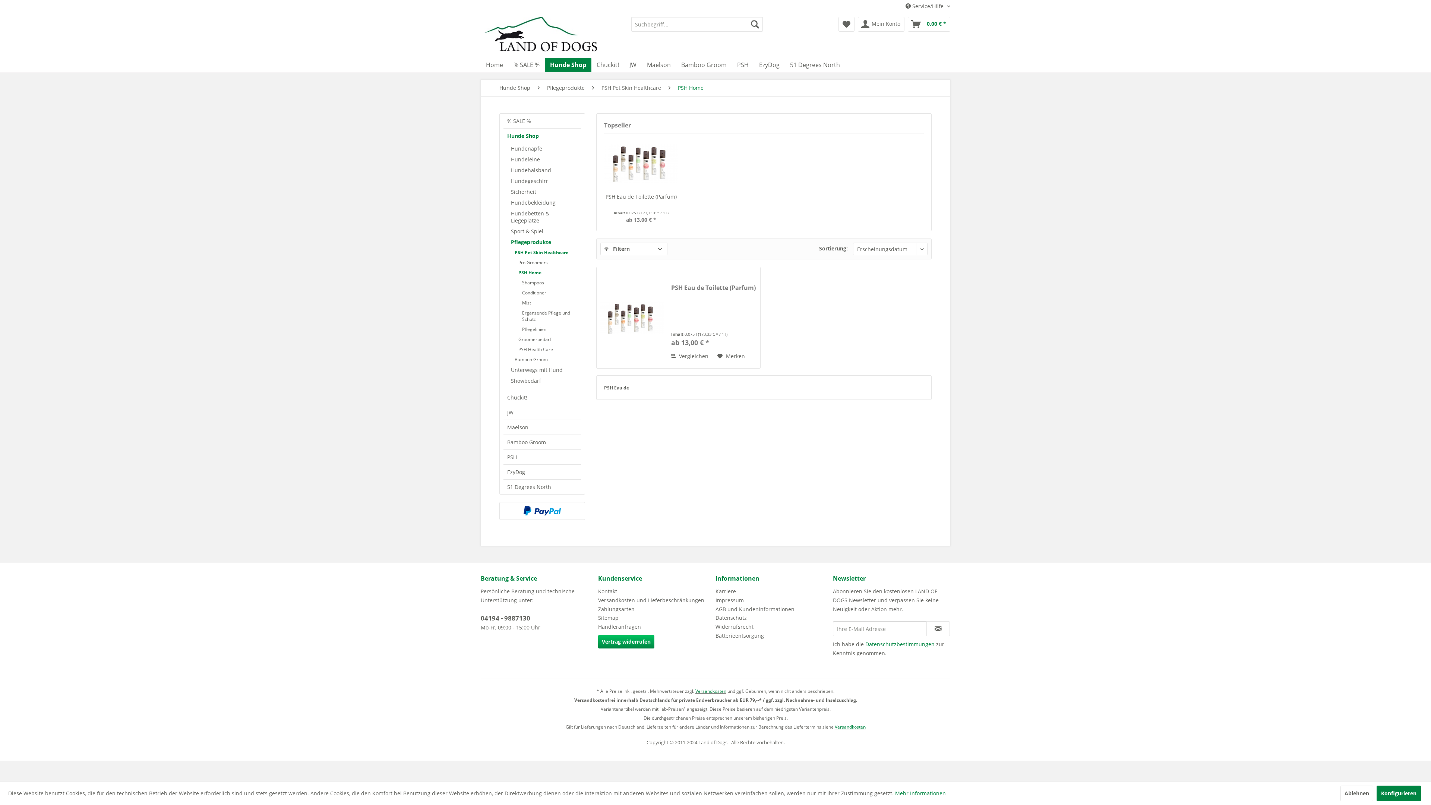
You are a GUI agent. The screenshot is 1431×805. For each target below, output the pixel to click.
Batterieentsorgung (740, 635)
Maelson (517, 427)
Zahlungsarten (616, 609)
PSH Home (529, 272)
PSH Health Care (535, 349)
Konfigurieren (1398, 793)
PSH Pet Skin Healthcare (541, 252)
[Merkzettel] (846, 24)
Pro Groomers (533, 262)
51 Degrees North (529, 486)
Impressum (730, 600)
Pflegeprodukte (531, 242)
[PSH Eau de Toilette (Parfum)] (641, 163)
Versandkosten (710, 691)
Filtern (621, 248)
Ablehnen (1357, 793)
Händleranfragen (619, 626)
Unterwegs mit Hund (537, 369)
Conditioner (534, 293)
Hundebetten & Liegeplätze (530, 217)
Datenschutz (731, 617)
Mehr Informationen (920, 793)
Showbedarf (526, 380)
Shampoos (533, 283)
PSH (512, 457)
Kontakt (607, 591)
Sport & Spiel (527, 231)
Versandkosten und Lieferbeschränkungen (651, 600)
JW (510, 412)
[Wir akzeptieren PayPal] (542, 511)
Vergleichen (692, 356)
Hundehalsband (531, 170)
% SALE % (519, 120)
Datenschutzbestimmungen (900, 644)
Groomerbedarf (534, 339)
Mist (526, 303)
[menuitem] (697, 24)
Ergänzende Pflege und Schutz (546, 316)
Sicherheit (523, 191)
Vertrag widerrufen (626, 641)
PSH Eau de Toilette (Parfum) (641, 196)
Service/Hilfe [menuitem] (928, 6)
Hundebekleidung (533, 202)
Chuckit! (517, 397)
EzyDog (516, 472)
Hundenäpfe (526, 148)
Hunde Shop (523, 135)
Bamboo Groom (531, 359)
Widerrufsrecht (735, 626)
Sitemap (608, 617)
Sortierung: (833, 248)
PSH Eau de (616, 388)
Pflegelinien (534, 329)
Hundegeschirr (529, 180)
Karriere (726, 591)
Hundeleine (525, 159)
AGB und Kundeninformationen (755, 609)
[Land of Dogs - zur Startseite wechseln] (540, 35)
